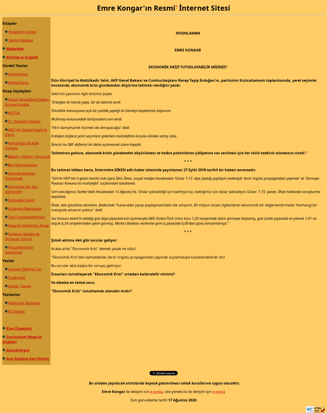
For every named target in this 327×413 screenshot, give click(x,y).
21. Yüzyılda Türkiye (24, 121)
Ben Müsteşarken (22, 165)
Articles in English (21, 57)
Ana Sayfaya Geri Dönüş (27, 358)
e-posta (156, 391)
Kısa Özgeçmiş (18, 328)
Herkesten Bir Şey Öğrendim (21, 189)
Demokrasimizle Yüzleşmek (20, 176)
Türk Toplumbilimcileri (26, 217)
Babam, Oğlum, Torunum (29, 156)
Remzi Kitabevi (20, 40)
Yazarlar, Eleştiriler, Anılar (28, 225)
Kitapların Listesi (22, 31)
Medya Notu (18, 82)
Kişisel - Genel (19, 286)
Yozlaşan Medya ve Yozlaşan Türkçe (22, 236)
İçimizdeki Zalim (21, 200)
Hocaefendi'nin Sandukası (19, 250)
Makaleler (14, 48)
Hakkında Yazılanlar (24, 303)
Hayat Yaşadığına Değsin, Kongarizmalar (27, 102)
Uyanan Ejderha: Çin (25, 269)
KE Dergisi (16, 311)
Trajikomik (16, 277)
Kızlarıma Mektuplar (25, 208)
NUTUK (14, 112)
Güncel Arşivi (17, 350)
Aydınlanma (18, 74)
